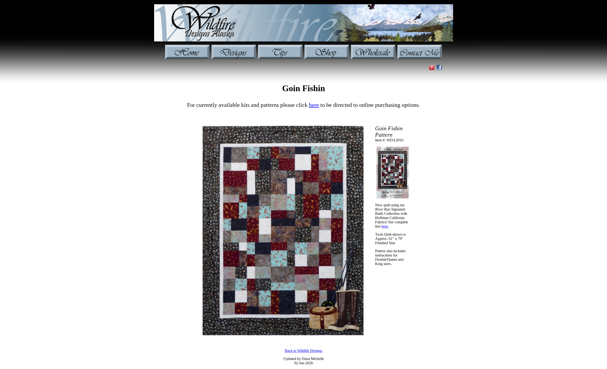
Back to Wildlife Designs (303, 351)
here (314, 105)
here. (385, 226)
